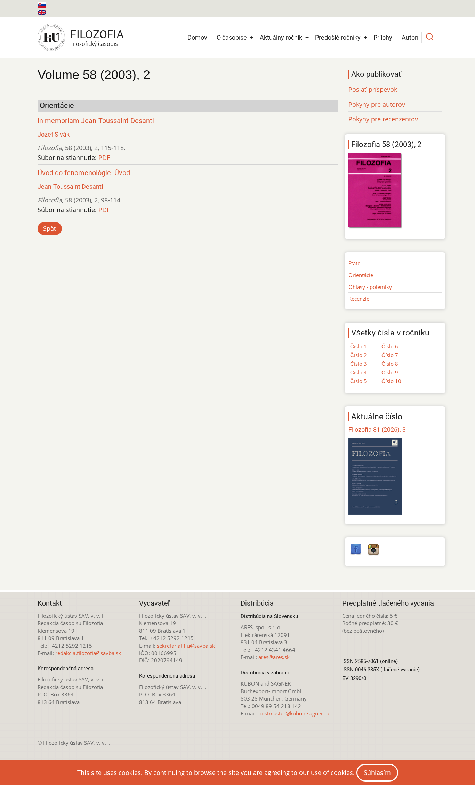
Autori (410, 37)
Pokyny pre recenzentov (383, 119)
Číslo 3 (358, 363)
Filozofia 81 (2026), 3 (377, 429)
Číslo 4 (358, 372)
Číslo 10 (391, 381)
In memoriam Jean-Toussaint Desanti (96, 121)
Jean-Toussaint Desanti (70, 186)
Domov (197, 37)
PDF (104, 157)
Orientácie (360, 275)
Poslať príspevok (372, 89)
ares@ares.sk (274, 657)
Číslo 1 (358, 346)
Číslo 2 (358, 354)
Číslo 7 (389, 354)
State (354, 263)
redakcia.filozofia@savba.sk (88, 652)
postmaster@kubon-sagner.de (294, 713)
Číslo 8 (389, 363)
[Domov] (51, 37)
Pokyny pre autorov (376, 104)
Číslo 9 (389, 372)
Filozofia (97, 34)
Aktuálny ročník (281, 37)
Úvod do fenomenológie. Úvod (84, 173)
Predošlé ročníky (338, 37)
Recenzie (358, 298)
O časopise (232, 37)
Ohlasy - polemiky (370, 286)
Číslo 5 (358, 381)
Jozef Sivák (54, 134)
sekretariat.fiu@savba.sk (186, 645)
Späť (49, 228)
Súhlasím (377, 772)
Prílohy (382, 37)
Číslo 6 (389, 346)
